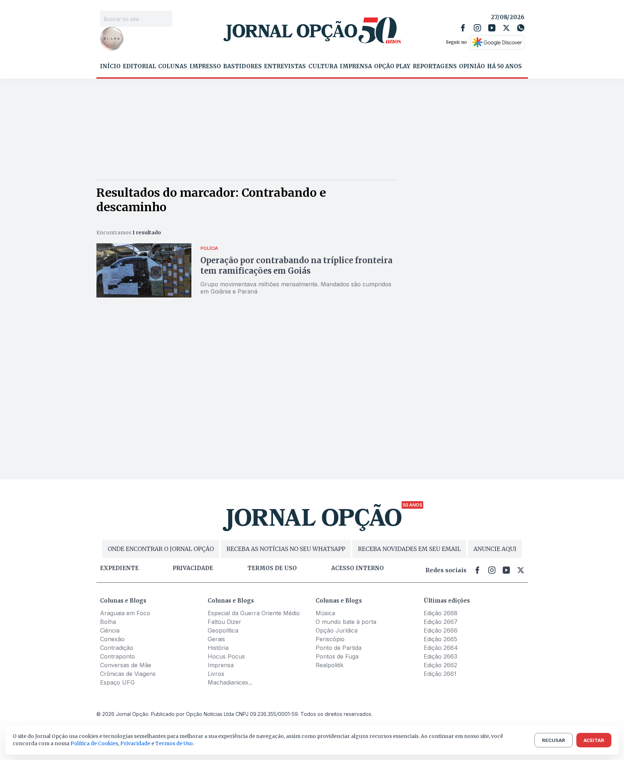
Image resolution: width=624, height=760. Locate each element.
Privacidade (193, 568)
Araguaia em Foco (125, 613)
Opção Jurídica (337, 630)
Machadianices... (230, 682)
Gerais (216, 639)
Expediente (119, 568)
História (218, 647)
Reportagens (435, 66)
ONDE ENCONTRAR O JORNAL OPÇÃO (161, 548)
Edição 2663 (440, 656)
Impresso (205, 66)
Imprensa (356, 66)
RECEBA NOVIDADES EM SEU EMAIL (409, 548)
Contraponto (117, 656)
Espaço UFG (117, 682)
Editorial (139, 66)
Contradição (116, 647)
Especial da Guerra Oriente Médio (254, 613)
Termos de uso (272, 568)
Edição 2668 (441, 613)
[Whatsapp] (520, 27)
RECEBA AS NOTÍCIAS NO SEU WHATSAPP (285, 548)
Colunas (172, 66)
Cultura (323, 66)
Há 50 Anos (504, 66)
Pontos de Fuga (337, 656)
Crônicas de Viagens (128, 673)
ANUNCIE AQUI (494, 548)
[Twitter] (506, 27)
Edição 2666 (441, 630)
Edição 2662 (440, 665)
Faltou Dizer (224, 621)
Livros (216, 673)
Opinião (472, 66)
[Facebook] (463, 27)
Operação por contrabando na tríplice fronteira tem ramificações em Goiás (296, 265)
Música (325, 613)
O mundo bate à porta (346, 621)
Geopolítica (223, 630)
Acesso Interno (357, 568)
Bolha (108, 621)
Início (110, 66)
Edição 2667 (441, 621)
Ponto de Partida (338, 647)
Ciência (110, 630)
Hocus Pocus (226, 656)
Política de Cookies (94, 743)
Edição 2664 (441, 647)
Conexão (112, 639)
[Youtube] (491, 27)
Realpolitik (329, 665)
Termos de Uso (174, 743)
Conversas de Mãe (125, 665)
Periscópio (330, 639)
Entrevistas (285, 66)
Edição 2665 (440, 639)
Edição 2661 (440, 673)
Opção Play (392, 66)
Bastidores (242, 66)
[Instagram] (477, 27)
